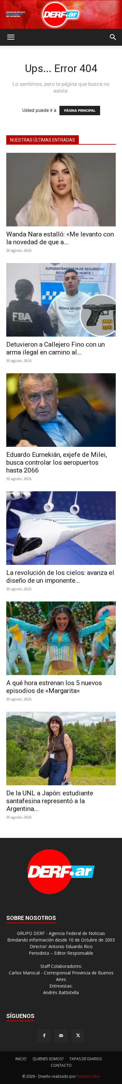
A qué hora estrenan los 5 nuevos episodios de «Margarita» (54, 686)
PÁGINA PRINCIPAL (79, 110)
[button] (11, 37)
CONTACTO (61, 1065)
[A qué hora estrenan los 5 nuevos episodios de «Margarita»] (61, 638)
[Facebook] (44, 1036)
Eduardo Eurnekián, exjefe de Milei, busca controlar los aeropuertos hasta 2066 (56, 462)
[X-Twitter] (78, 1036)
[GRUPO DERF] (61, 14)
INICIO (21, 1058)
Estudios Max (88, 1076)
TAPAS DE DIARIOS (85, 1058)
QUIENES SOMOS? (48, 1058)
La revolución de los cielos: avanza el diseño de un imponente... (60, 576)
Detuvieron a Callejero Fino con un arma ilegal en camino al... (55, 348)
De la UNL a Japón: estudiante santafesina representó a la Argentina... (49, 801)
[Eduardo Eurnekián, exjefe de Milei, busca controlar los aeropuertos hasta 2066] (61, 410)
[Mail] (61, 1036)
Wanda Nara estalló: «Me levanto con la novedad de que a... (60, 238)
